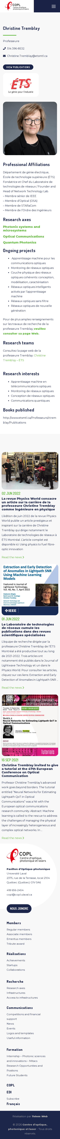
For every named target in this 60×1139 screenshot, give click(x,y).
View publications (18, 67)
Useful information (18, 1038)
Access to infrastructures (22, 997)
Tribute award (15, 943)
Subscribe (13, 1098)
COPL (11, 1085)
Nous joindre (19, 908)
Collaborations (16, 969)
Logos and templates (20, 1033)
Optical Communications (23, 236)
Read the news (12, 557)
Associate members (19, 934)
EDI (9, 1092)
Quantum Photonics (19, 242)
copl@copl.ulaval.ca (19, 894)
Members (14, 923)
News (10, 1023)
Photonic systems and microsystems (21, 228)
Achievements (16, 960)
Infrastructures (16, 992)
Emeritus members (19, 939)
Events (11, 1028)
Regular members (18, 929)
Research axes (16, 988)
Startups (12, 965)
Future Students (17, 1075)
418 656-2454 (15, 890)
